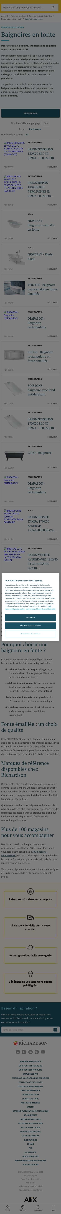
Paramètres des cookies (31, 634)
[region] (31, 607)
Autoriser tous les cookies (30, 625)
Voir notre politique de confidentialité (41, 609)
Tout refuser (30, 617)
